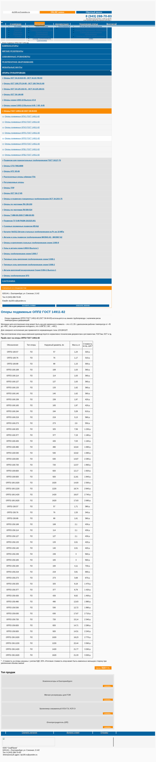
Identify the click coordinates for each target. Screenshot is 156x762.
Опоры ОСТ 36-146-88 (13, 94)
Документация (62, 24)
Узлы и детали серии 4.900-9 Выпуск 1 (21, 248)
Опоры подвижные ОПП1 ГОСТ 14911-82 (22, 133)
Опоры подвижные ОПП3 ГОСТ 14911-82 (22, 144)
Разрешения (64, 28)
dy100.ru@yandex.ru (21, 12)
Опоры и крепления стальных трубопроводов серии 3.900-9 (31, 243)
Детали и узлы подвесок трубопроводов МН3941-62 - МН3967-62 (33, 237)
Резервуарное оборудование (42, 33)
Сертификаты (64, 26)
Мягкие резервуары (41, 28)
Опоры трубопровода (42, 38)
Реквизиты (17, 34)
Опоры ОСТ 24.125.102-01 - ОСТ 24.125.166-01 (24, 89)
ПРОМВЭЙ (27, 5)
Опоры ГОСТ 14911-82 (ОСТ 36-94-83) (20, 111)
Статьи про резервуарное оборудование (91, 33)
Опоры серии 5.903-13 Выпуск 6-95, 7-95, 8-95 (24, 105)
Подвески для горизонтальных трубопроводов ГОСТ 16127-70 (32, 160)
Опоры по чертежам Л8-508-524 (18, 210)
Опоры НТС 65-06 (12, 171)
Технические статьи (88, 24)
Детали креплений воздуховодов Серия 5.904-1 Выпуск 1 (30, 270)
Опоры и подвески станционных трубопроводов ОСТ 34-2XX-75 (33, 199)
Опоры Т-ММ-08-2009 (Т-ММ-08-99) (19, 215)
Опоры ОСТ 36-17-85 (13, 193)
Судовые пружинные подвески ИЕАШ (21, 226)
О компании (15, 24)
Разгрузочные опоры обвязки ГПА (20, 177)
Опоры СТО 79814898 (13, 166)
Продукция (39, 24)
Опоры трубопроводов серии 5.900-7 (21, 254)
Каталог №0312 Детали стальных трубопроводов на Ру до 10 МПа (34, 232)
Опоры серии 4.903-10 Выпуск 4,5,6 (20, 100)
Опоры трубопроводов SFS (16, 276)
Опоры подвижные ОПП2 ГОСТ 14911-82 (22, 138)
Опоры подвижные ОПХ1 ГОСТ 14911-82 (22, 116)
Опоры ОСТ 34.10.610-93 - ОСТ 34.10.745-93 (23, 78)
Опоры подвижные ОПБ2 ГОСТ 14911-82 (22, 155)
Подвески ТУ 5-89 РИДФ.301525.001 (20, 221)
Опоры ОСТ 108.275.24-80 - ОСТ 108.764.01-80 (24, 84)
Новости (17, 30)
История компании (18, 27)
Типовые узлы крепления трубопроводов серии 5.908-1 (29, 259)
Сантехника (42, 41)
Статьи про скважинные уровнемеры (91, 30)
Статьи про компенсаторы (91, 26)
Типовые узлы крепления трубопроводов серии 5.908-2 (29, 265)
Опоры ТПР (9, 188)
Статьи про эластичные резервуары (90, 28)
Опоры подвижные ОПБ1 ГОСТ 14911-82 (22, 149)
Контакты (111, 24)
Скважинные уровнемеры (42, 30)
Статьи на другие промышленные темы (91, 37)
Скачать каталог (29, 732)
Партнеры (18, 32)
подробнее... (107, 686)
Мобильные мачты (42, 36)
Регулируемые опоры (14, 182)
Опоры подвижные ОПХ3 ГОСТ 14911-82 (22, 127)
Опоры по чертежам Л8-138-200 (18, 204)
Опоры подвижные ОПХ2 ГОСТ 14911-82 (22, 122)
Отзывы (18, 36)
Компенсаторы (42, 26)
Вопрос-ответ (73, 732)
